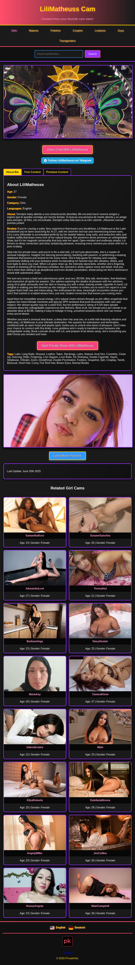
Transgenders (67, 40)
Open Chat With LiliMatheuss (67, 149)
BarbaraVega (35, 641)
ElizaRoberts (35, 800)
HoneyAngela (34, 906)
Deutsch (80, 927)
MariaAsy (35, 694)
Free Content (32, 172)
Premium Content (57, 172)
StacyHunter (100, 641)
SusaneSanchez (100, 535)
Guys (121, 30)
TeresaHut (100, 588)
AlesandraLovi (35, 588)
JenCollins (100, 853)
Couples (78, 30)
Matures (33, 30)
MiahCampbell (100, 906)
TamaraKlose (100, 694)
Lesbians (100, 30)
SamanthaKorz (35, 535)
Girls (14, 30)
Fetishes (56, 30)
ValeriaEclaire (34, 747)
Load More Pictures (67, 455)
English (60, 927)
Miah (100, 747)
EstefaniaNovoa (100, 800)
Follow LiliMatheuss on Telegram (70, 160)
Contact (67, 952)
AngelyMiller (34, 853)
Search (92, 53)
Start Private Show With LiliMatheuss (68, 345)
